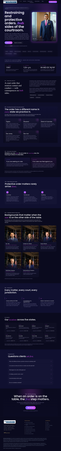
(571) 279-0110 (39, 330)
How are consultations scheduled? (15, 382)
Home (21, 1)
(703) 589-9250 (52, 330)
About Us (24, 1)
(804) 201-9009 (26, 330)
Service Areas (37, 1)
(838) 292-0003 (52, 340)
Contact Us (31, 2)
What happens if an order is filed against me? (17, 369)
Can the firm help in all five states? (15, 378)
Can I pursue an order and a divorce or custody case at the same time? (22, 365)
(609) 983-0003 (39, 340)
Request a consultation (18, 42)
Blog (42, 1)
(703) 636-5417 (13, 330)
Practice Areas (30, 1)
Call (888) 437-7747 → (8, 42)
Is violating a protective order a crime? (16, 374)
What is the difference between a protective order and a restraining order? (22, 361)
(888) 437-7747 (13, 340)
